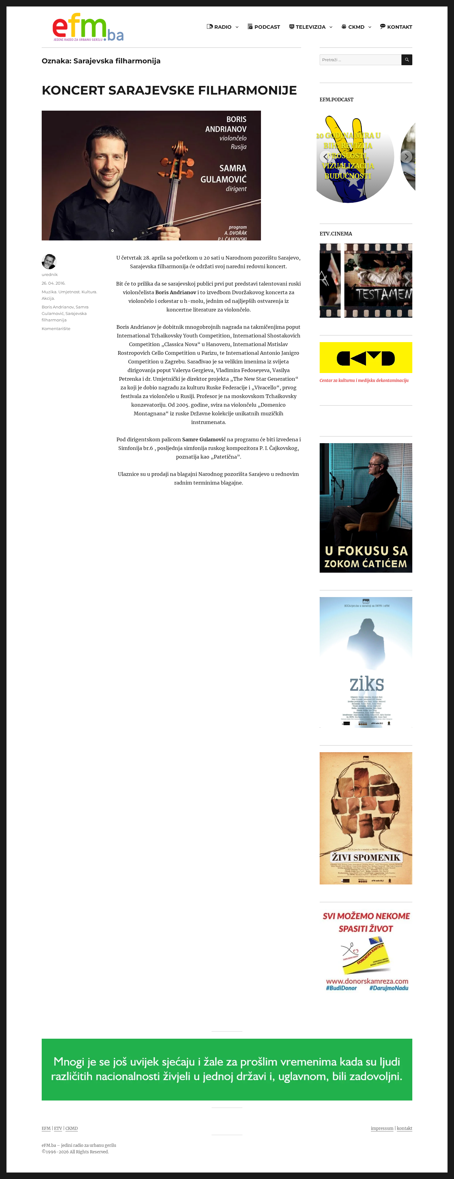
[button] (324, 280)
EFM (46, 1128)
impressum (382, 1128)
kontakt (404, 1128)
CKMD (71, 1128)
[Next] (406, 157)
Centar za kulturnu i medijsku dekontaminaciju (364, 380)
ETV (58, 1128)
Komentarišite (56, 328)
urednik (50, 274)
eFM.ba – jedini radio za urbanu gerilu (79, 1145)
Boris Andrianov (58, 306)
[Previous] (326, 157)
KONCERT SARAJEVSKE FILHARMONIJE (169, 90)
